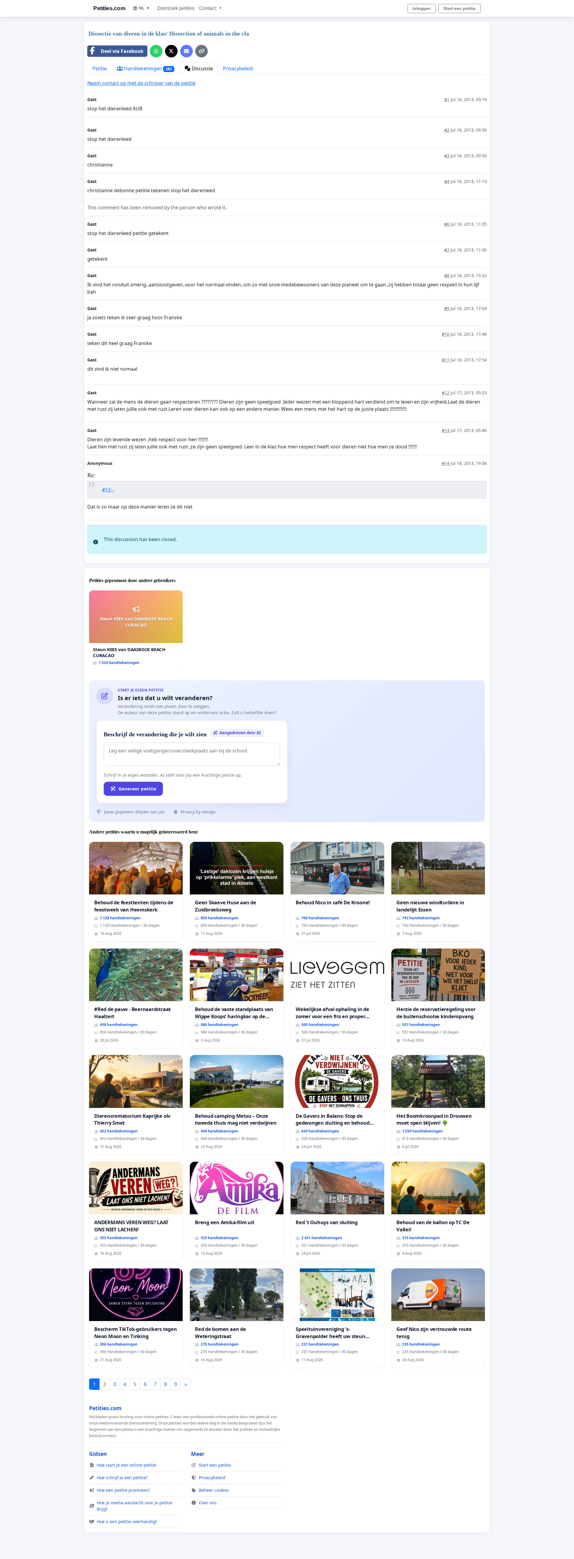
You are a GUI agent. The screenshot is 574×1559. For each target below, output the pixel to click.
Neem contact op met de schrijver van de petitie (141, 83)
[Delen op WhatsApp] (156, 51)
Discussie (201, 68)
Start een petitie (459, 8)
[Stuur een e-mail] (186, 51)
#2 (446, 130)
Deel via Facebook (122, 51)
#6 (446, 224)
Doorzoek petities (175, 8)
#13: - (108, 489)
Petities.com (109, 8)
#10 (445, 334)
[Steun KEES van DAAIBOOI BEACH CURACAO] (136, 630)
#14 (445, 463)
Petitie (99, 68)
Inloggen (422, 8)
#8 (446, 275)
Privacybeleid (238, 68)
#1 (446, 99)
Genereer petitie (137, 789)
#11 (445, 360)
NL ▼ (144, 8)
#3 (446, 155)
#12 (445, 393)
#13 (445, 430)
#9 (446, 308)
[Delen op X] (171, 51)
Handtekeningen (147, 68)
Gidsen (98, 1453)
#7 (446, 250)
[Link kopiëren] (201, 51)
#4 (446, 181)
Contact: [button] (208, 8)
